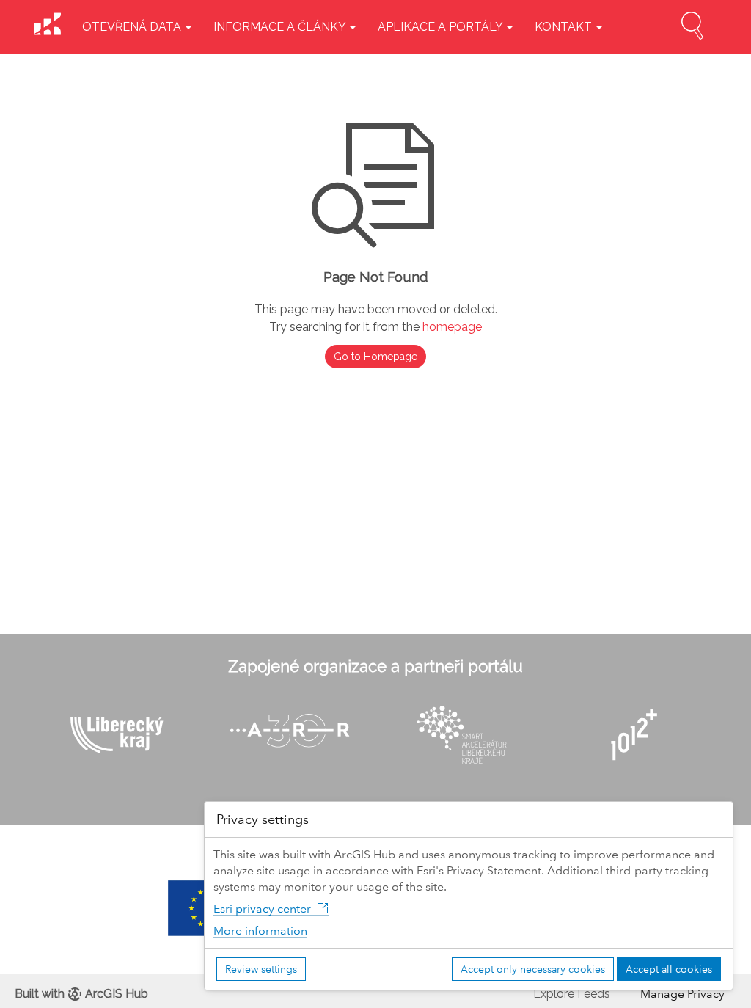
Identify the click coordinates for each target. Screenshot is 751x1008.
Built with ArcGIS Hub (81, 994)
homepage (452, 327)
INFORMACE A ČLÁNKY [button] (280, 27)
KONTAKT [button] (565, 27)
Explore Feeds (571, 994)
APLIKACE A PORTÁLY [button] (441, 27)
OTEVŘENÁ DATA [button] (133, 27)
